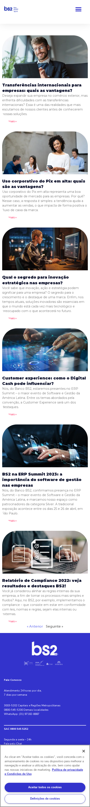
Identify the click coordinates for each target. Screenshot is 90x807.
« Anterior (35, 626)
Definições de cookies (45, 798)
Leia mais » (9, 121)
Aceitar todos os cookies (45, 787)
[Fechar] (83, 751)
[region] (45, 776)
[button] (78, 9)
